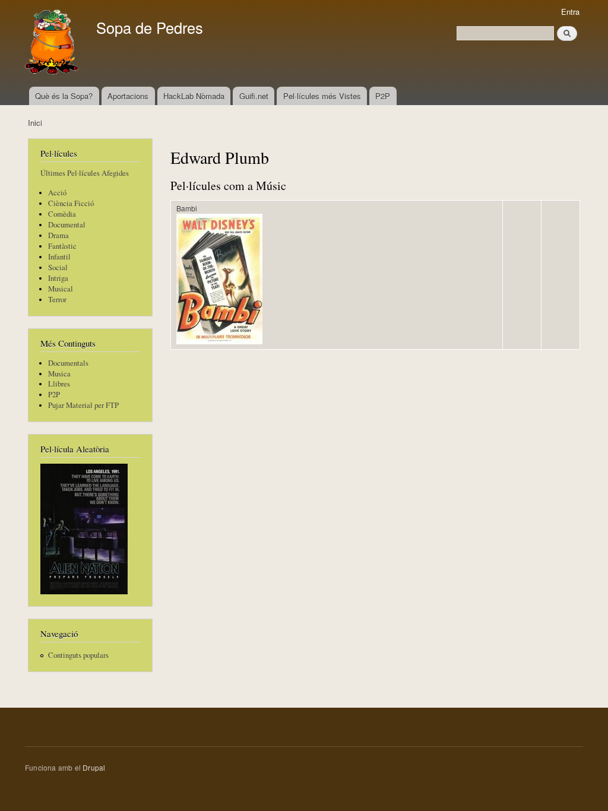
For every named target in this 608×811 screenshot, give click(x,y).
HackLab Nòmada (193, 96)
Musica (59, 374)
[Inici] (53, 43)
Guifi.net (253, 96)
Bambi (186, 208)
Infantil (59, 257)
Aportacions (127, 96)
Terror (57, 299)
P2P (382, 96)
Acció (57, 193)
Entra (570, 11)
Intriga (58, 278)
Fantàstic (62, 246)
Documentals (68, 363)
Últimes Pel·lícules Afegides (84, 173)
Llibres (59, 384)
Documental (67, 225)
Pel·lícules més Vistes (322, 96)
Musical (60, 289)
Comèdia (62, 214)
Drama (58, 235)
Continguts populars (78, 655)
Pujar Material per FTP (83, 405)
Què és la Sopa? (64, 96)
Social (58, 267)
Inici (35, 122)
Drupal (94, 767)
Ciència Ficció (71, 203)
